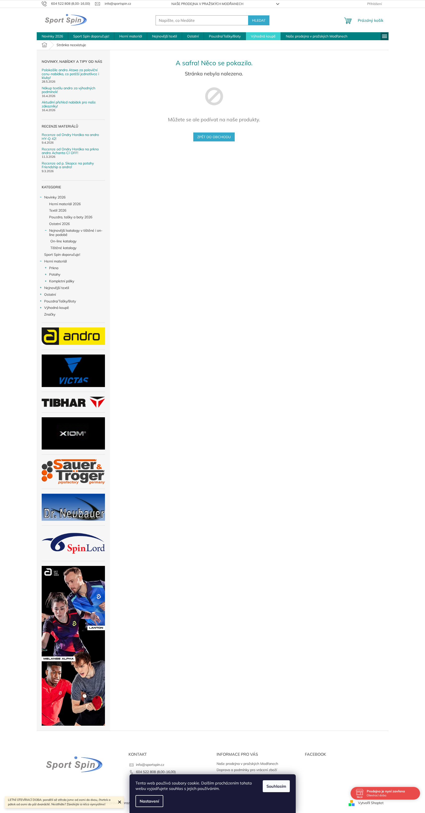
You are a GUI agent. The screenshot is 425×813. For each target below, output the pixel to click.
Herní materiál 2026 (65, 204)
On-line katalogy (63, 241)
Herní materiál (55, 261)
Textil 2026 (57, 210)
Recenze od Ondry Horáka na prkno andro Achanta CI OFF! (70, 151)
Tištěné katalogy (63, 248)
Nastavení (149, 801)
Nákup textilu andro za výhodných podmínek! (68, 90)
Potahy (54, 274)
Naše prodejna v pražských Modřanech (207, 4)
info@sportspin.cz (150, 764)
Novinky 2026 (54, 197)
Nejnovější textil (56, 288)
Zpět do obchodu (214, 137)
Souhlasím (276, 786)
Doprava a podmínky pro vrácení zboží (247, 770)
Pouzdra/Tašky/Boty (60, 301)
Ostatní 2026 (59, 224)
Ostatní (50, 294)
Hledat (258, 20)
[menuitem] (52, 36)
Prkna (53, 268)
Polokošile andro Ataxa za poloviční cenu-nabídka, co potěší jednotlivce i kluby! (70, 74)
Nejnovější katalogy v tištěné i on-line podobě (75, 232)
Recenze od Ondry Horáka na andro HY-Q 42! (70, 137)
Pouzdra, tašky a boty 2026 (70, 217)
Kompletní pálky (61, 281)
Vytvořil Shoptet (371, 802)
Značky (49, 314)
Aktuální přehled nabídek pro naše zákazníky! (69, 104)
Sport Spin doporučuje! (62, 254)
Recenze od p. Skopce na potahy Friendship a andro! (68, 165)
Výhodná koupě (56, 307)
